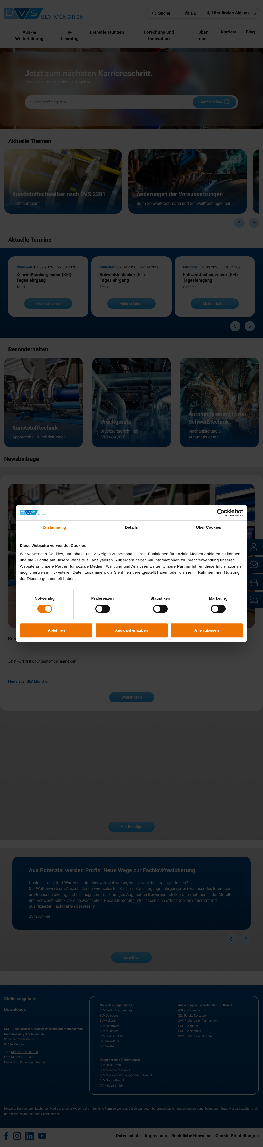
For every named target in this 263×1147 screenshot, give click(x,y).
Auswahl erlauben (131, 630)
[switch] (102, 609)
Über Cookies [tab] (208, 527)
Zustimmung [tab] (54, 527)
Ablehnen (56, 630)
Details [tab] (131, 527)
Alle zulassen (206, 630)
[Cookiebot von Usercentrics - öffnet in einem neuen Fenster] (220, 513)
